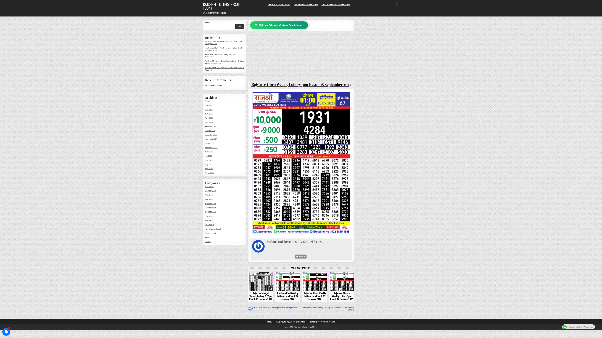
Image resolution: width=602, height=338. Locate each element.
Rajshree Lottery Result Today (222, 6)
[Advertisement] (301, 56)
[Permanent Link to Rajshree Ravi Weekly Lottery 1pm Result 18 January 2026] (287, 281)
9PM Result (209, 220)
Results (208, 242)
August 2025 (209, 152)
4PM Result (209, 199)
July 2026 (208, 105)
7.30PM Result (210, 208)
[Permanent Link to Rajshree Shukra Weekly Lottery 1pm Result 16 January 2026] (341, 281)
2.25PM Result (210, 191)
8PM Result (209, 216)
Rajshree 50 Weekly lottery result (290, 321)
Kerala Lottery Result (213, 229)
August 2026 (209, 101)
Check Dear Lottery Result (279, 4)
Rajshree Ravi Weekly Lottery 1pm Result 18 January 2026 (287, 296)
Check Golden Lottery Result (306, 4)
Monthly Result (210, 233)
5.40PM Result (210, 203)
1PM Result (209, 187)
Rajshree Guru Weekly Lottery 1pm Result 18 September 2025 (301, 84)
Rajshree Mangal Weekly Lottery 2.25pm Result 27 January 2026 (260, 296)
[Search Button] (397, 5)
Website (301, 256)
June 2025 (209, 160)
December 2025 (211, 135)
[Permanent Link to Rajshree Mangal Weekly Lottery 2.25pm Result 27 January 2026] (260, 281)
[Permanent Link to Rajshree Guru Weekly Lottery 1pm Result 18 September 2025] (301, 163)
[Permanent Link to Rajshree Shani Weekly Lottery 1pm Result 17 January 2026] (314, 281)
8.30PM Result (210, 212)
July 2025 (208, 156)
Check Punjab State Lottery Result (336, 4)
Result (207, 237)
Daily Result (209, 225)
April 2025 (209, 169)
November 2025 (211, 139)
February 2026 (210, 126)
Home (269, 321)
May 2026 (208, 114)
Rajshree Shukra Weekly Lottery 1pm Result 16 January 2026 (341, 296)
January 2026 (210, 131)
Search (207, 22)
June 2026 (209, 109)
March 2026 (209, 122)
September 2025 (211, 147)
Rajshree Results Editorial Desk (300, 241)
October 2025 (210, 143)
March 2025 (209, 173)
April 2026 (209, 118)
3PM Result (209, 195)
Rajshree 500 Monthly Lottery (322, 321)
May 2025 (208, 164)
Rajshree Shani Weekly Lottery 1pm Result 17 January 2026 (315, 296)
